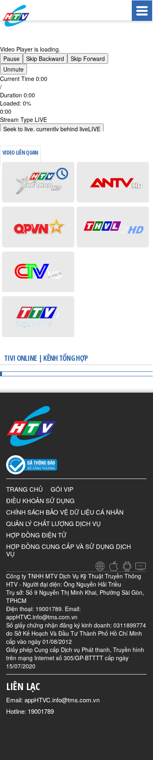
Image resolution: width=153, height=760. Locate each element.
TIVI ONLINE (20, 358)
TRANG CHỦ (24, 489)
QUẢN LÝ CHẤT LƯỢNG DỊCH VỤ (53, 523)
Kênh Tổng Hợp (65, 358)
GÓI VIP (62, 489)
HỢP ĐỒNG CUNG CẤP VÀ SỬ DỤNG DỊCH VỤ (68, 550)
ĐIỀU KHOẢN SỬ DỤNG (40, 500)
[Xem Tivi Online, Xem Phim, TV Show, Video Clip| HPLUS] (24, 15)
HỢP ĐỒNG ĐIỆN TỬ (36, 535)
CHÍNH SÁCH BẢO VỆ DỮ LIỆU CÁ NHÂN (65, 512)
